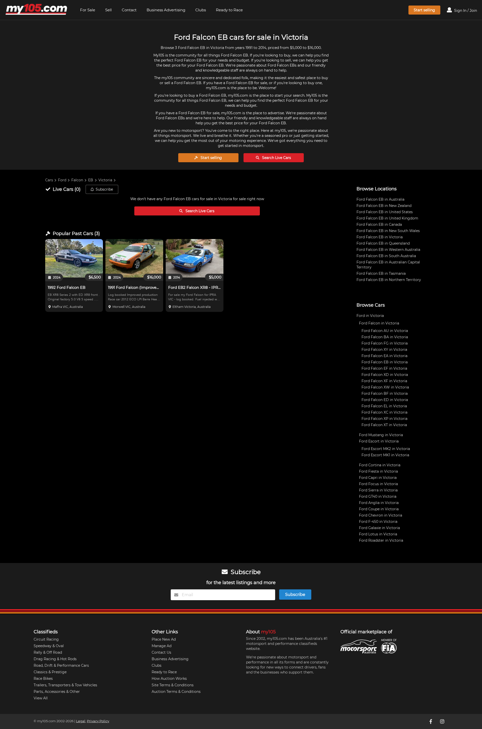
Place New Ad (164, 639)
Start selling (424, 10)
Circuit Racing (46, 639)
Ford (62, 180)
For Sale (87, 10)
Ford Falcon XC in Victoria (384, 412)
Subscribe (104, 189)
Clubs (200, 10)
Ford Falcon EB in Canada (379, 224)
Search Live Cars (276, 157)
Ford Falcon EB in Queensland (383, 243)
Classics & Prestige (50, 672)
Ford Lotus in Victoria (378, 534)
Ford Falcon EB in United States (384, 212)
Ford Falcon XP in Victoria (384, 418)
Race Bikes (43, 678)
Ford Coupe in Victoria (379, 509)
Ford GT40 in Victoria (377, 496)
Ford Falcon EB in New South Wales (388, 231)
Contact (129, 10)
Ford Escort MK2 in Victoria (386, 448)
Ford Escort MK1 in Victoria (385, 455)
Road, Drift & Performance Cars (61, 665)
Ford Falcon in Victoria (379, 323)
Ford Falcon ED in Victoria (385, 400)
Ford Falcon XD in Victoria (385, 374)
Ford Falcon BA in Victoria (385, 337)
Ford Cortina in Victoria (379, 465)
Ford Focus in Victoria (378, 484)
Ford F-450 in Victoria (378, 521)
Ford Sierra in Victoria (378, 490)
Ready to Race (229, 10)
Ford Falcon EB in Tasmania (381, 273)
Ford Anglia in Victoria (379, 502)
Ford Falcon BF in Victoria (385, 393)
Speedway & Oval (49, 646)
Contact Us (161, 652)
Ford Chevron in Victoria (380, 515)
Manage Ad (161, 646)
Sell (108, 10)
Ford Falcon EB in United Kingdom (387, 218)
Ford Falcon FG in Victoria (385, 343)
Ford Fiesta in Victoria (378, 471)
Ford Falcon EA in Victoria (384, 356)
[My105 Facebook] (431, 721)
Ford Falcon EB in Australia (380, 199)
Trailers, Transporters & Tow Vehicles (65, 685)
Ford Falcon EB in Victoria (379, 237)
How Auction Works (169, 678)
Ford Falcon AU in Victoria (385, 330)
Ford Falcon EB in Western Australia (388, 249)
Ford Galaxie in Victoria (379, 528)
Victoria (105, 180)
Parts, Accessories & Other (57, 691)
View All (41, 698)
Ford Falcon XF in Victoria (384, 381)
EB (90, 180)
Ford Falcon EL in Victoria (384, 406)
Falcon (77, 180)
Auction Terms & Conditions (176, 691)
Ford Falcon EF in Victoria (384, 368)
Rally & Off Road (48, 652)
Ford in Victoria (370, 315)
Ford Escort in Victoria (379, 441)
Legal (80, 721)
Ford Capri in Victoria (378, 477)
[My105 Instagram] (442, 721)
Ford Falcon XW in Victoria (385, 387)
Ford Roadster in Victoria (381, 540)
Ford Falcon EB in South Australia (386, 256)
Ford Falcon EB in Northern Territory (388, 279)
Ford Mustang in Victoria (381, 435)
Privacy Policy (98, 721)
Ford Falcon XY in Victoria (384, 349)
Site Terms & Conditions (173, 685)
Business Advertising (166, 10)
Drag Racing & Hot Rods (55, 659)
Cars (49, 180)
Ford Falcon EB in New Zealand (383, 205)
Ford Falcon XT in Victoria (384, 425)
